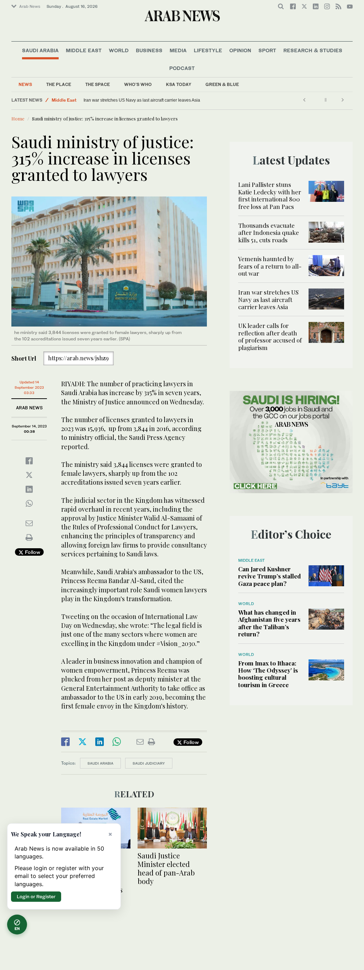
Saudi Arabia (40, 50)
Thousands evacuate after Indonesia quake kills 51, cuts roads (268, 232)
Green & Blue (222, 84)
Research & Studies (312, 50)
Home (18, 118)
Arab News (29, 6)
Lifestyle (208, 50)
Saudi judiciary (149, 763)
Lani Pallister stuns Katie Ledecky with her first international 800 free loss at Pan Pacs (269, 195)
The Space (97, 84)
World (119, 50)
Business (149, 50)
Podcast (182, 68)
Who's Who (138, 84)
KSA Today (178, 84)
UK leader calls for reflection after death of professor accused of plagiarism (270, 336)
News (25, 84)
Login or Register (36, 896)
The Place (58, 84)
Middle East (84, 50)
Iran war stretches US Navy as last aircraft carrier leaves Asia (142, 100)
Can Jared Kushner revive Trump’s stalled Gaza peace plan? (269, 576)
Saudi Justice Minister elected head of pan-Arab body (166, 868)
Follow (31, 552)
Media (178, 50)
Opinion (240, 50)
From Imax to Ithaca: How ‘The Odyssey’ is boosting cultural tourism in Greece (268, 674)
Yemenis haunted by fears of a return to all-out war (269, 266)
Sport (267, 50)
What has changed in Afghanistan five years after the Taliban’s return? (269, 623)
